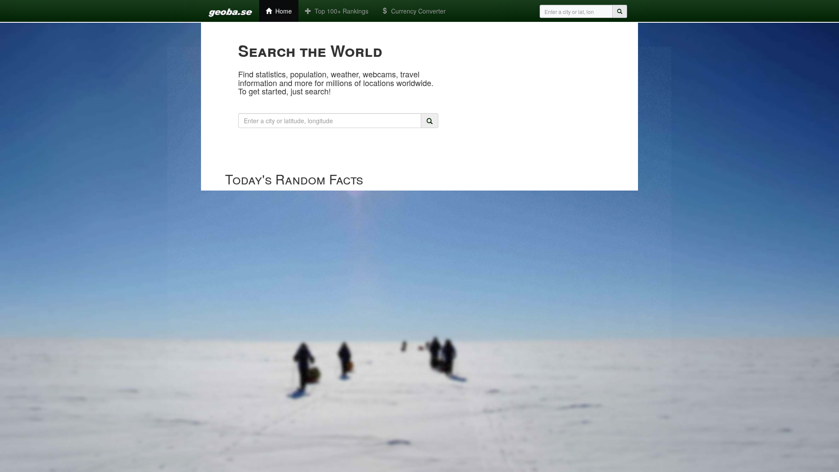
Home (282, 11)
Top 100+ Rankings (339, 11)
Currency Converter (417, 11)
